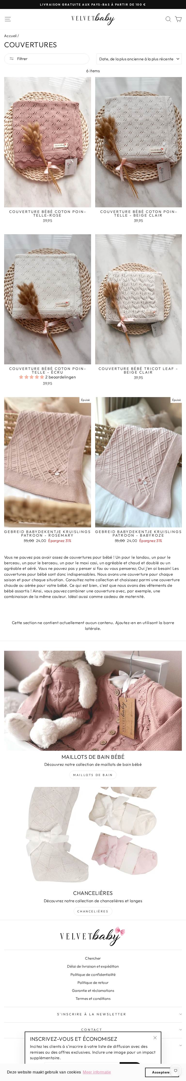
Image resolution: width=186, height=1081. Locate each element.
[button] (32, 376)
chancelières (92, 911)
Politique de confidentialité (93, 974)
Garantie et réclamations (93, 990)
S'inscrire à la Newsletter (91, 1014)
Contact (92, 1030)
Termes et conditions (93, 998)
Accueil (10, 35)
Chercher (93, 958)
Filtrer (22, 58)
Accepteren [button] (162, 1072)
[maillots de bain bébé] (93, 701)
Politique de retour (93, 982)
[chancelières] (93, 837)
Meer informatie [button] (97, 1072)
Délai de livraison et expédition (93, 966)
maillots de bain (93, 775)
